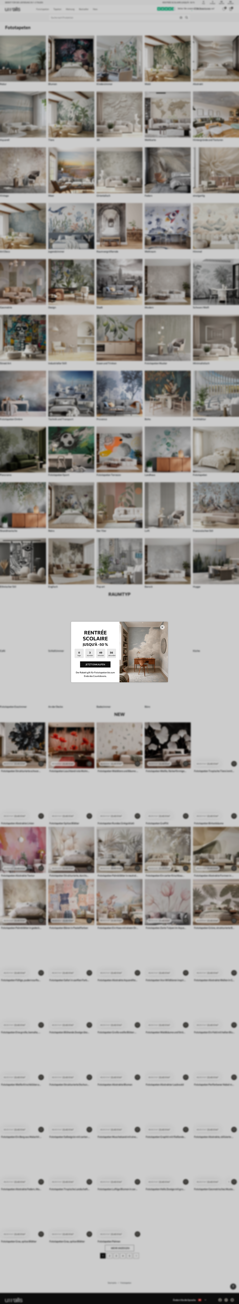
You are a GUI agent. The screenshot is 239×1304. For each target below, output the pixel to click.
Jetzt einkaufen (95, 664)
